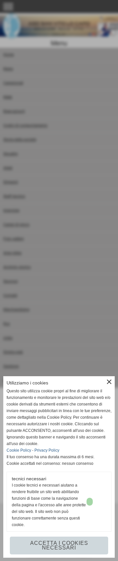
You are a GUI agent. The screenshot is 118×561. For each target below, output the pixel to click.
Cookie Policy (19, 450)
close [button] (109, 382)
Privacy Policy (46, 450)
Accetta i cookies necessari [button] (59, 545)
